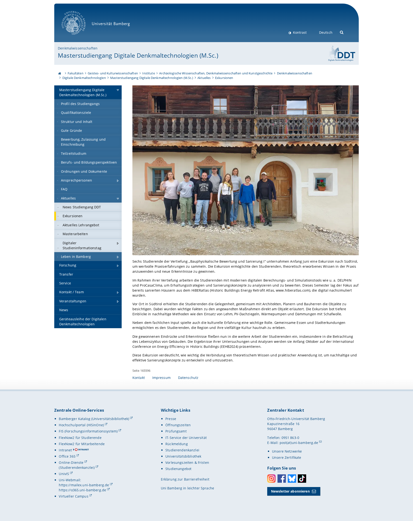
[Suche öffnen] (342, 32)
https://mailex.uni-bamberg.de (84, 485)
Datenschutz (188, 377)
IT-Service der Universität (186, 437)
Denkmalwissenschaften (78, 48)
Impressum (161, 377)
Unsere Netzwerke (287, 451)
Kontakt (138, 377)
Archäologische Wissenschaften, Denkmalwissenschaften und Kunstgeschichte (215, 73)
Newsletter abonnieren (290, 491)
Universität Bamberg (78, 37)
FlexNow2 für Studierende (80, 437)
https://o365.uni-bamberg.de (82, 490)
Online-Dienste (71, 462)
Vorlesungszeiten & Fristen (187, 462)
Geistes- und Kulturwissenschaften (113, 73)
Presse (170, 418)
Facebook (281, 478)
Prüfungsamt (176, 431)
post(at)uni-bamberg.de (299, 442)
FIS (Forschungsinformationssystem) (88, 431)
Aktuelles (204, 78)
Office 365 (67, 456)
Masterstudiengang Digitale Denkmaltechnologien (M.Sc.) (138, 55)
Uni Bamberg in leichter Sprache (187, 488)
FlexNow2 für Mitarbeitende (82, 444)
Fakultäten (75, 73)
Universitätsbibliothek (183, 456)
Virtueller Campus (73, 496)
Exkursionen (224, 78)
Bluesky (292, 478)
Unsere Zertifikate (286, 457)
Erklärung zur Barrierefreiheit (185, 479)
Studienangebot (178, 468)
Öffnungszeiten (178, 425)
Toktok (302, 478)
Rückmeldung (176, 444)
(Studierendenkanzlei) (77, 467)
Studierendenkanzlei (182, 450)
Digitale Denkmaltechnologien (84, 78)
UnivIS (64, 473)
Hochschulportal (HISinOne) (81, 425)
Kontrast (299, 32)
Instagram (271, 478)
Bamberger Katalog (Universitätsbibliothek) (94, 418)
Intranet (65, 450)
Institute (148, 73)
